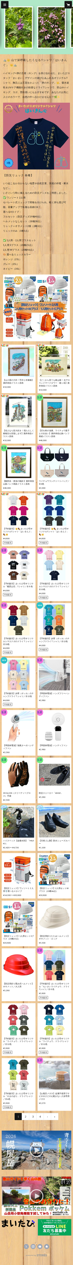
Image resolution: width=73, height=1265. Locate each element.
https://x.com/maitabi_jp (26, 1246)
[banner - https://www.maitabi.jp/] (18, 1223)
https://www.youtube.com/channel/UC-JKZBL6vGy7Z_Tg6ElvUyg (39, 1246)
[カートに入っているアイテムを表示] (68, 4)
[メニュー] (4, 4)
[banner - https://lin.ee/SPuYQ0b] (54, 1227)
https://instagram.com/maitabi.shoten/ (33, 1246)
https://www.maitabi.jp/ (46, 1246)
